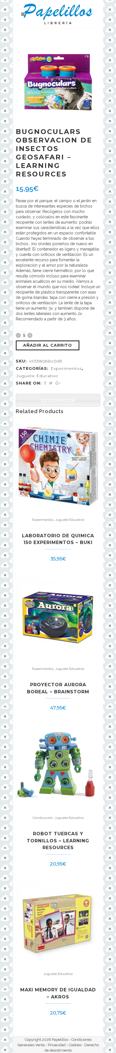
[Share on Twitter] (51, 383)
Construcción (43, 818)
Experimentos (66, 368)
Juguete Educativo (37, 375)
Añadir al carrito (47, 345)
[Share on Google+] (58, 383)
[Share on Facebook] (45, 383)
